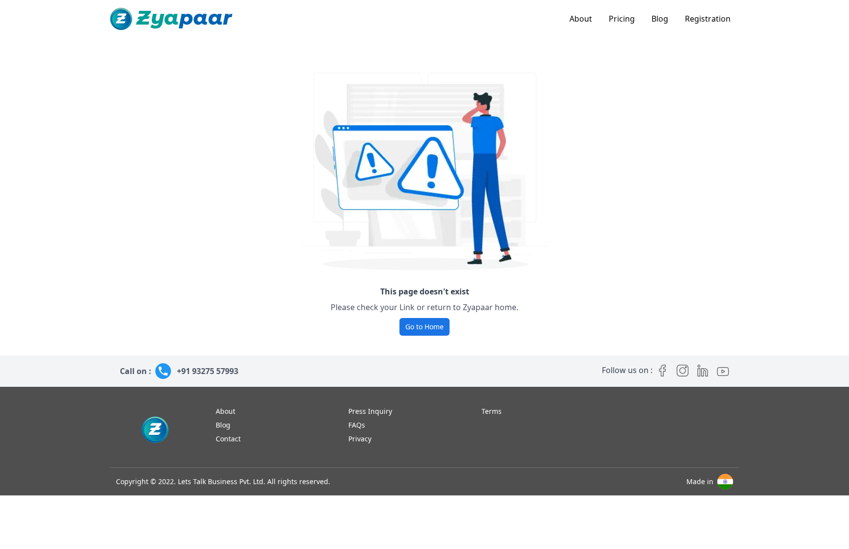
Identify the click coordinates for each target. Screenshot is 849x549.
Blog (659, 18)
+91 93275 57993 (207, 371)
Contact (228, 438)
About (580, 18)
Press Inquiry (370, 411)
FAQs (356, 425)
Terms (491, 411)
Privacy (359, 438)
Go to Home (424, 326)
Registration (708, 18)
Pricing (622, 18)
